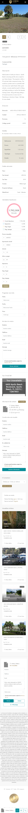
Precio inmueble (6, 234)
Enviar (8, 701)
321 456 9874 (13, 410)
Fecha (4, 304)
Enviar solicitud (14, 366)
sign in (15, 499)
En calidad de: (6, 443)
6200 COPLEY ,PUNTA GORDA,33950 (14, 531)
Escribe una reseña (7, 486)
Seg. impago (5, 278)
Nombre (4, 325)
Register (16, 501)
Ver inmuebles (22, 401)
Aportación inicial (7, 241)
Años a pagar (6, 256)
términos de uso (8, 362)
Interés (4, 249)
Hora (3, 311)
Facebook (7, 789)
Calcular (5, 286)
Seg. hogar (5, 271)
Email (3, 340)
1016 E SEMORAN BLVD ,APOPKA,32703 (15, 568)
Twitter (15, 789)
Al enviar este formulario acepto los (13, 361)
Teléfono (4, 332)
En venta (5, 41)
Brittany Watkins (9, 543)
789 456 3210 (14, 407)
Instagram (21, 789)
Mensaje (4, 347)
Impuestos (5, 263)
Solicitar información (14, 469)
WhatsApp (21, 410)
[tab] (4, 37)
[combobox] (14, 300)
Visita (3, 297)
